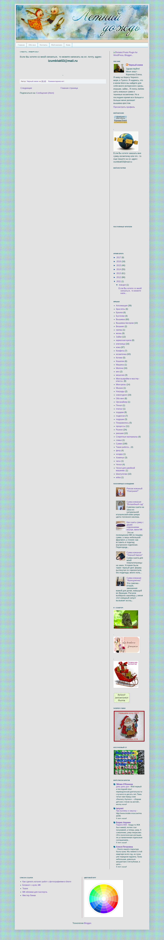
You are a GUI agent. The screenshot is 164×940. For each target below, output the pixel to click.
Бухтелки (120, 316)
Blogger (87, 923)
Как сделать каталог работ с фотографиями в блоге (46, 882)
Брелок (119, 312)
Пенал (119, 405)
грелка (119, 330)
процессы (120, 426)
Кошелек (120, 361)
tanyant (119, 808)
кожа (118, 347)
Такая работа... (123, 447)
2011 (118, 281)
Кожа (68, 45)
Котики (119, 358)
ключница (120, 344)
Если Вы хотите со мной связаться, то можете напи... (130, 290)
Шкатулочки (121, 474)
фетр (118, 450)
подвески (120, 416)
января (122, 285)
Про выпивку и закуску (126, 811)
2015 (119, 265)
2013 (119, 273)
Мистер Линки (29, 895)
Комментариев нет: (56, 81)
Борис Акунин (123, 822)
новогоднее (121, 395)
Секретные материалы (127, 437)
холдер (119, 454)
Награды (120, 391)
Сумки (119, 444)
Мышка (119, 388)
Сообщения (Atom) (45, 93)
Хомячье (120, 458)
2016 (119, 261)
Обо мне (32, 45)
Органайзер (121, 402)
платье (119, 409)
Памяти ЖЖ (121, 825)
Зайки (119, 337)
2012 (119, 277)
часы (118, 461)
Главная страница (69, 88)
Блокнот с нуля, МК (31, 885)
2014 (119, 269)
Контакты (43, 45)
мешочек (120, 375)
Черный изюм (136, 65)
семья (119, 440)
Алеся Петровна (124, 847)
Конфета (120, 351)
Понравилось (122, 423)
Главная (21, 45)
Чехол (119, 464)
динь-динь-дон (123, 786)
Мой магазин (56, 45)
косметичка (121, 354)
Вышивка (120, 319)
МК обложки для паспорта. (35, 892)
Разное (119, 430)
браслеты (120, 309)
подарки (120, 412)
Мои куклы (121, 384)
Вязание (120, 326)
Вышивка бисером (125, 323)
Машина (120, 365)
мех (118, 372)
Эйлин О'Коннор (124, 784)
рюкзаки (120, 433)
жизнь (119, 333)
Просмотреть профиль (124, 107)
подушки (120, 419)
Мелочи (119, 368)
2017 (119, 257)
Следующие (26, 88)
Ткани (25, 888)
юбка (118, 477)
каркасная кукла (123, 340)
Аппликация (121, 306)
